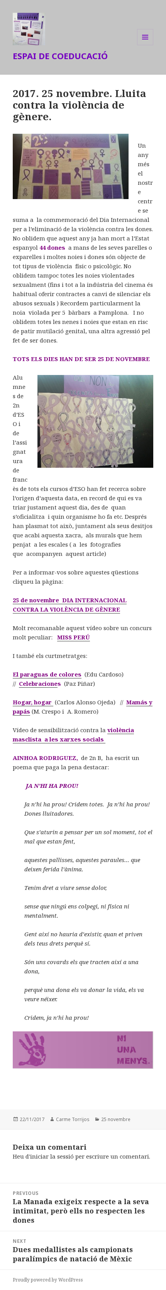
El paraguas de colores (47, 674)
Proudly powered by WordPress (48, 1279)
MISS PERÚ (73, 637)
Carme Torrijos (73, 1119)
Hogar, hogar (33, 702)
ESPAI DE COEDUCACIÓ (60, 55)
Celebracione (38, 683)
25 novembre (115, 1119)
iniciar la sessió (52, 1156)
